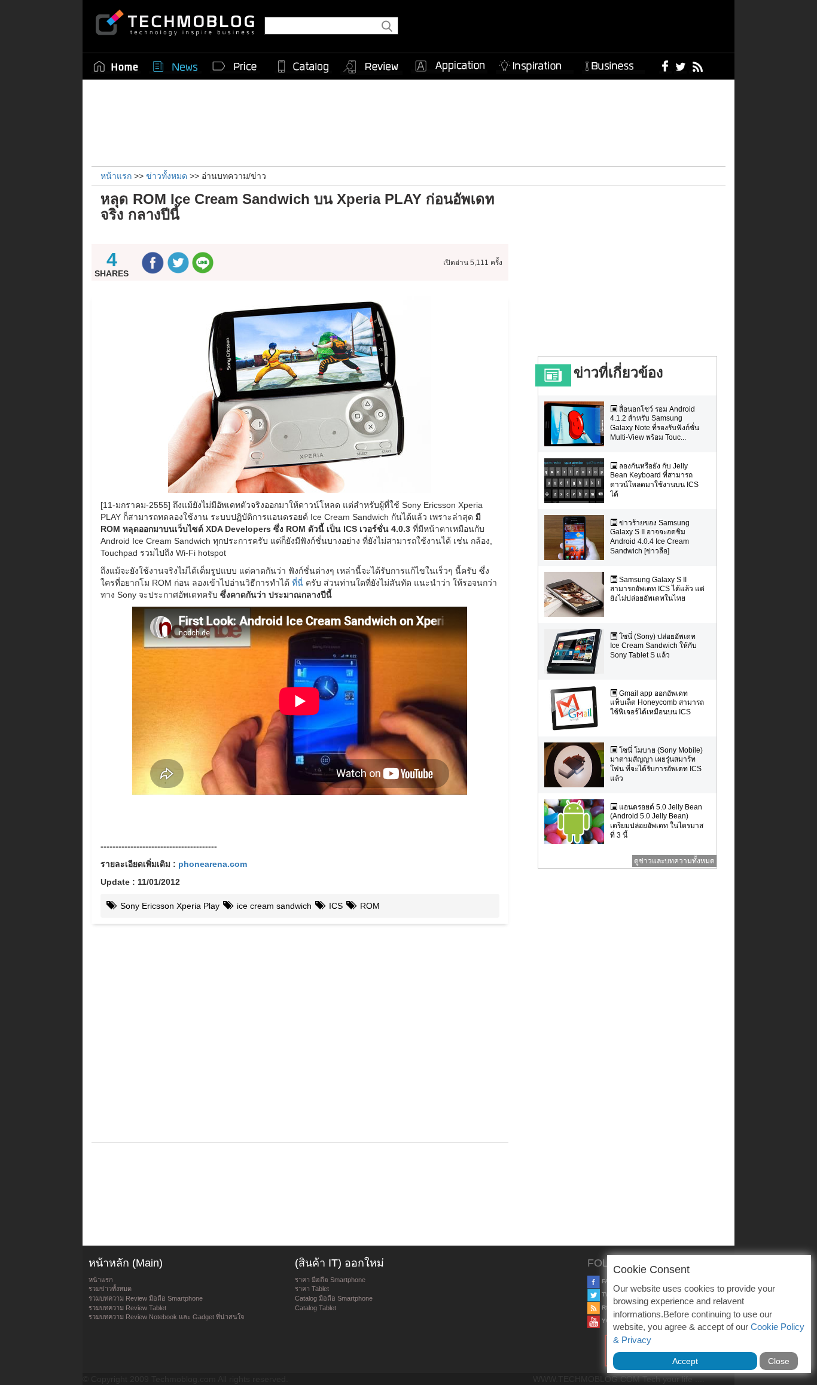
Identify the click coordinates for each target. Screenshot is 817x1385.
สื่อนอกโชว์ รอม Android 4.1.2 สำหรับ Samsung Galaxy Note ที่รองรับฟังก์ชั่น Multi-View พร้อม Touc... (654, 423)
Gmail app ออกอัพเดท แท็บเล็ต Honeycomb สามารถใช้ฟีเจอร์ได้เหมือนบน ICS (657, 702)
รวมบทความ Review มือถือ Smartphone (146, 1298)
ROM (369, 906)
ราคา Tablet (312, 1288)
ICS (335, 906)
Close (778, 1361)
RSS (607, 1307)
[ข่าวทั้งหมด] (175, 66)
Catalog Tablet (315, 1307)
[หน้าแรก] (116, 66)
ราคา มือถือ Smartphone (330, 1279)
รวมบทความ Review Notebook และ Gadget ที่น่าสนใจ (166, 1316)
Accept (685, 1361)
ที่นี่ (297, 583)
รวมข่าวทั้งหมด (110, 1288)
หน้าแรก (101, 1279)
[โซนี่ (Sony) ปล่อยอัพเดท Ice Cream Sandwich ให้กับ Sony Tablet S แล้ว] (577, 651)
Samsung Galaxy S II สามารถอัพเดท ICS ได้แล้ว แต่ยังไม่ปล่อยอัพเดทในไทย (657, 589)
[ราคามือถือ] (235, 66)
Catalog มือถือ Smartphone (334, 1298)
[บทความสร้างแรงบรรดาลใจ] (535, 63)
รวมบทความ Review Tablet (127, 1307)
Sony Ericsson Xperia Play (169, 906)
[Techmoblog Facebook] (665, 66)
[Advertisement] (408, 121)
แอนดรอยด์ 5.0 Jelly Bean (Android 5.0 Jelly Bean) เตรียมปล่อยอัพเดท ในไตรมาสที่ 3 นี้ (656, 821)
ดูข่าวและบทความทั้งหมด (674, 861)
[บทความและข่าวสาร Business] (613, 63)
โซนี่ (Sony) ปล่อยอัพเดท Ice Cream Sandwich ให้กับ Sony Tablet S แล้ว (653, 645)
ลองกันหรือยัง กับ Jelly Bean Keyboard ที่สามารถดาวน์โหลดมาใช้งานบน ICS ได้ (654, 480)
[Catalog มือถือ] (303, 66)
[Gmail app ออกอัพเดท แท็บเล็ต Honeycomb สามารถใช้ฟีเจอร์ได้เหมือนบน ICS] (577, 708)
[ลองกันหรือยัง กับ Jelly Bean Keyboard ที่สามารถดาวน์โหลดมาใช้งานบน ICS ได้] (577, 480)
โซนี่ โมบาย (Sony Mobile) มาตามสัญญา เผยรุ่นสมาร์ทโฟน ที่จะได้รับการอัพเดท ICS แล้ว (656, 764)
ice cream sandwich (273, 906)
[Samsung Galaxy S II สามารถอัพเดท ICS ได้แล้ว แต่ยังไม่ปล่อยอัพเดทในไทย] (577, 594)
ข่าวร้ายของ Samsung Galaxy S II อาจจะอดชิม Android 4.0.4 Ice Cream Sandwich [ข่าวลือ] (650, 537)
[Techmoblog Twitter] (680, 66)
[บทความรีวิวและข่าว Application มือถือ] (449, 66)
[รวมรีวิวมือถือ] (371, 67)
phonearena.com (212, 864)
